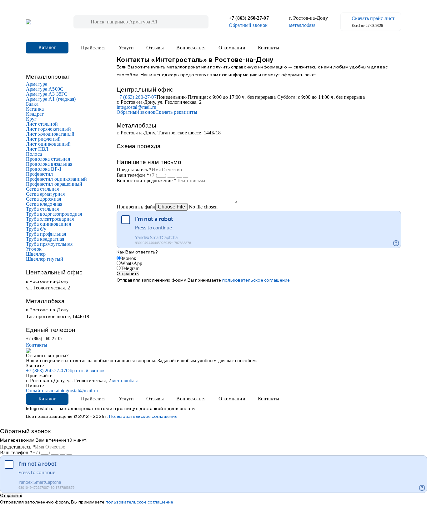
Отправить (128, 273)
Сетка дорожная (43, 199)
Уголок (34, 249)
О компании (232, 47)
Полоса (34, 154)
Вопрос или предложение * (147, 180)
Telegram (130, 268)
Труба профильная (46, 234)
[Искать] (85, 22)
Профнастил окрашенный (54, 184)
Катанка (35, 109)
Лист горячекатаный (48, 129)
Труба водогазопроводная (54, 214)
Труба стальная (42, 209)
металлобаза (302, 25)
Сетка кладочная (44, 204)
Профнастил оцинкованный (56, 179)
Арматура (36, 84)
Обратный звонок (248, 25)
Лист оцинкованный (48, 144)
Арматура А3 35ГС (47, 94)
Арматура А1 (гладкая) (51, 99)
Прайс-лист (93, 47)
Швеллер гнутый (44, 259)
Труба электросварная (50, 219)
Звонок (128, 258)
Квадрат (35, 114)
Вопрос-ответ (191, 47)
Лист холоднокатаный (50, 134)
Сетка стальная (42, 189)
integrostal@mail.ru (136, 107)
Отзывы (155, 47)
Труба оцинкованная (48, 224)
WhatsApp (131, 263)
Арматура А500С (44, 89)
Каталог (47, 47)
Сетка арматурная (45, 194)
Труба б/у (36, 229)
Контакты (268, 47)
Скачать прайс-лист (373, 18)
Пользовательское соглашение (143, 416)
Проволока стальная (48, 159)
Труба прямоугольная (49, 244)
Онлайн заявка (42, 390)
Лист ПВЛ (37, 149)
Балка (32, 104)
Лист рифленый (43, 139)
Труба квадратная (45, 239)
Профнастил (39, 174)
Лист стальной (42, 124)
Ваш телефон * (133, 175)
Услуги (126, 47)
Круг (31, 119)
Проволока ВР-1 (44, 169)
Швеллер (36, 254)
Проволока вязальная (49, 164)
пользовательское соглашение (256, 280)
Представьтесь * (134, 169)
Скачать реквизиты (176, 112)
